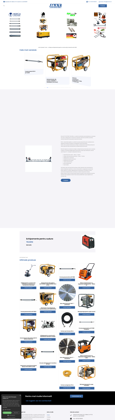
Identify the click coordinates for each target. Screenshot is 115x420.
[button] (44, 87)
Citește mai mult (28, 288)
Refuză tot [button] (16, 412)
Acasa (48, 414)
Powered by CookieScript (11, 417)
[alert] (11, 406)
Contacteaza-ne (76, 396)
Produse (102, 5)
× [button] (20, 395)
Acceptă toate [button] (7, 412)
